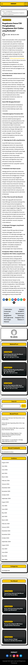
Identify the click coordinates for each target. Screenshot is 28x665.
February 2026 (6, 480)
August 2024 (5, 545)
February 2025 (6, 523)
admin (8, 34)
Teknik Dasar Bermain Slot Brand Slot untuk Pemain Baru (13, 354)
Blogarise (21, 661)
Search (14, 401)
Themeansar (14, 663)
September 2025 (6, 498)
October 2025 (5, 495)
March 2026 (5, 477)
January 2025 (5, 527)
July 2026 (4, 466)
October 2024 (5, 538)
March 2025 (5, 520)
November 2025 (6, 491)
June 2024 (5, 552)
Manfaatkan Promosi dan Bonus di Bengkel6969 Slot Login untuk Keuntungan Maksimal (8, 315)
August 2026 (5, 462)
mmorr (13, 3)
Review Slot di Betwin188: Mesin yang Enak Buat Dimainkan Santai (14, 386)
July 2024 (4, 548)
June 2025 (5, 509)
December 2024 (6, 530)
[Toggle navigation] (2, 4)
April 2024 (4, 559)
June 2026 (5, 469)
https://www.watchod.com (17, 58)
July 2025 (4, 505)
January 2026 (5, 484)
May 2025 (4, 513)
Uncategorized (6, 19)
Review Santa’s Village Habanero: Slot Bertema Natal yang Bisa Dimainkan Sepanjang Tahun (12, 435)
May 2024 (4, 556)
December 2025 (6, 487)
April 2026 (4, 473)
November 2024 (6, 534)
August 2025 (5, 502)
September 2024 (6, 541)
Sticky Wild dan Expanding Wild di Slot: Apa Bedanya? (14, 370)
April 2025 (4, 516)
